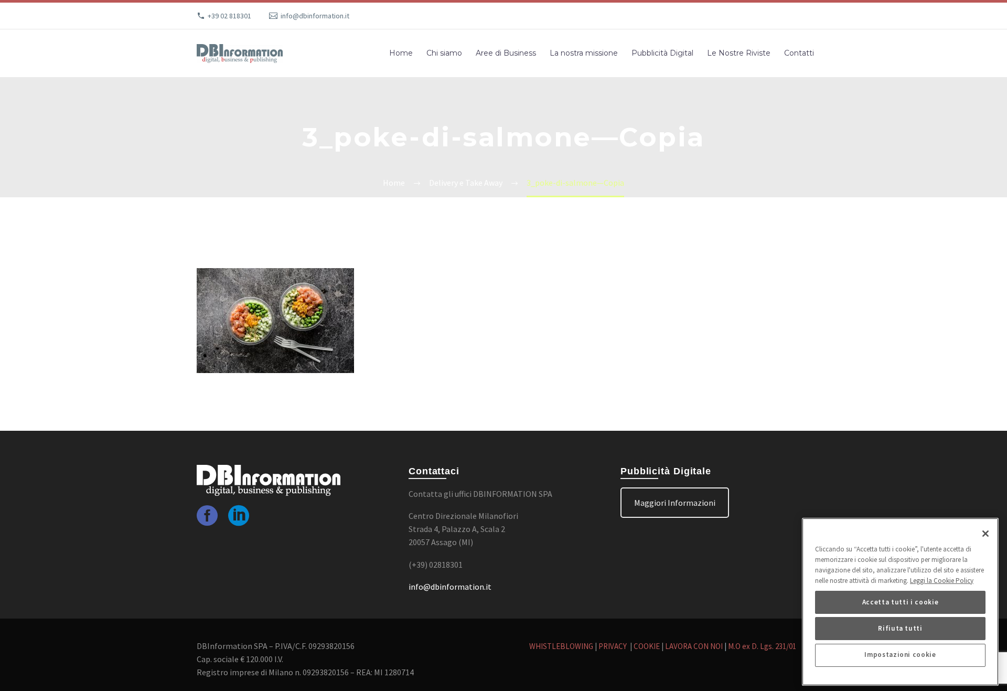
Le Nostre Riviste (738, 53)
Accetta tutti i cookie (900, 602)
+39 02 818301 (229, 15)
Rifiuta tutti (900, 628)
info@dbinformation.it (315, 15)
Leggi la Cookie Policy (941, 580)
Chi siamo (444, 53)
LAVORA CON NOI (694, 646)
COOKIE (647, 646)
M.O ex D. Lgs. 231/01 (762, 646)
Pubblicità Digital (662, 53)
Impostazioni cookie (900, 655)
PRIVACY (613, 646)
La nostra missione (584, 53)
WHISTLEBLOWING (561, 646)
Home (401, 53)
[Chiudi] (985, 533)
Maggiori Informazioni (674, 502)
